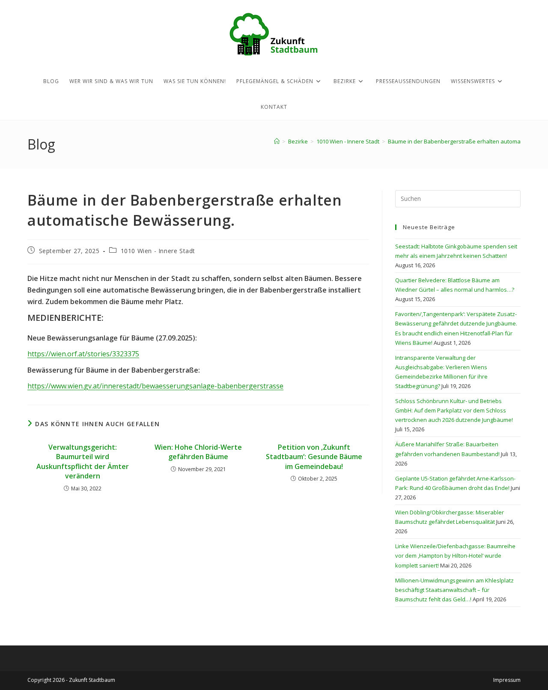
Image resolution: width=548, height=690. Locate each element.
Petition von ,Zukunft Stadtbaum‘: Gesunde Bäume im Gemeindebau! (314, 456)
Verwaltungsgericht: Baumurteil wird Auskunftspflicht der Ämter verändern (82, 461)
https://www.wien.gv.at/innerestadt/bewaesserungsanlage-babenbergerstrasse (155, 386)
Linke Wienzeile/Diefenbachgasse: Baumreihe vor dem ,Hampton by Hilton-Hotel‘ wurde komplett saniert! (455, 555)
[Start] (277, 141)
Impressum (507, 680)
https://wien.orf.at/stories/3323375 (83, 353)
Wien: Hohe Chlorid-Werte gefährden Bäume (198, 451)
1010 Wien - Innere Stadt (158, 251)
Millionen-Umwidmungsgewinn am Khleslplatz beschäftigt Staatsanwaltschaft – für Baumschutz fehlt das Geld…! (454, 589)
